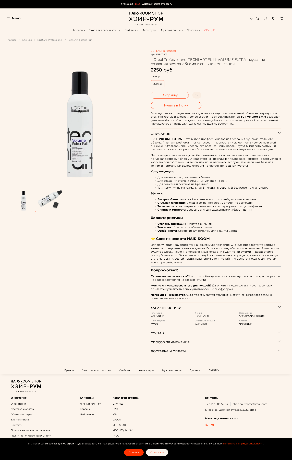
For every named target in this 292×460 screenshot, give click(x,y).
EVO (115, 408)
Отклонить (157, 452)
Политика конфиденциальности (31, 435)
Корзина (85, 408)
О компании (18, 403)
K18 (115, 414)
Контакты (16, 425)
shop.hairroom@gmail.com (250, 404)
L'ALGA (117, 419)
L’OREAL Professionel (50, 39)
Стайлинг (130, 30)
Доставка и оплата (22, 408)
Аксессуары (150, 30)
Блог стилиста (20, 419)
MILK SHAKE (120, 425)
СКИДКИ (209, 30)
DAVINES (118, 403)
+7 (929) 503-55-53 (216, 404)
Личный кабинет (90, 403)
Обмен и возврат (21, 414)
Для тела (192, 30)
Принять (133, 452)
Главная (11, 39)
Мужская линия (170, 30)
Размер (155, 76)
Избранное (87, 414)
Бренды (78, 30)
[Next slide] (141, 116)
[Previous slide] (15, 116)
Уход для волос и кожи (103, 30)
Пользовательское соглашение (30, 430)
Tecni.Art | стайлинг (80, 39)
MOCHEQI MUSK (122, 430)
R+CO (116, 435)
